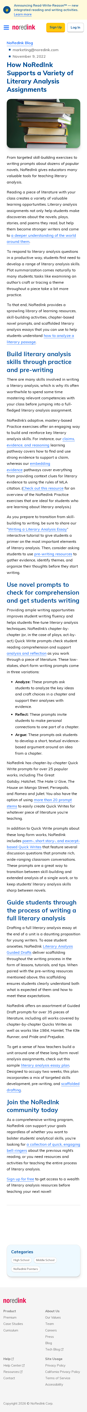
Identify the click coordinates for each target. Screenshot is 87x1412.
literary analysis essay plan (45, 1065)
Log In (75, 27)
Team (49, 1324)
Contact (9, 1378)
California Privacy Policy (62, 1372)
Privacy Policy (55, 1365)
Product (9, 1311)
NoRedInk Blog (20, 42)
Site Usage (54, 1359)
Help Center (12, 1365)
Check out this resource (43, 488)
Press (49, 1337)
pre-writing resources (53, 553)
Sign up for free (20, 1179)
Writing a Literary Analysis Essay (37, 529)
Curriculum (10, 1330)
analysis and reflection (26, 653)
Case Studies (13, 1324)
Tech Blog (52, 1349)
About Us (52, 1311)
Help (6, 1359)
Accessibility (54, 1384)
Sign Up (56, 27)
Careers (51, 1330)
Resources (11, 1372)
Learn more (23, 14)
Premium (9, 1317)
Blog (48, 1343)
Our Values (53, 1317)
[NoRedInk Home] (24, 27)
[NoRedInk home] (14, 1301)
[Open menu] (6, 27)
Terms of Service (57, 1378)
